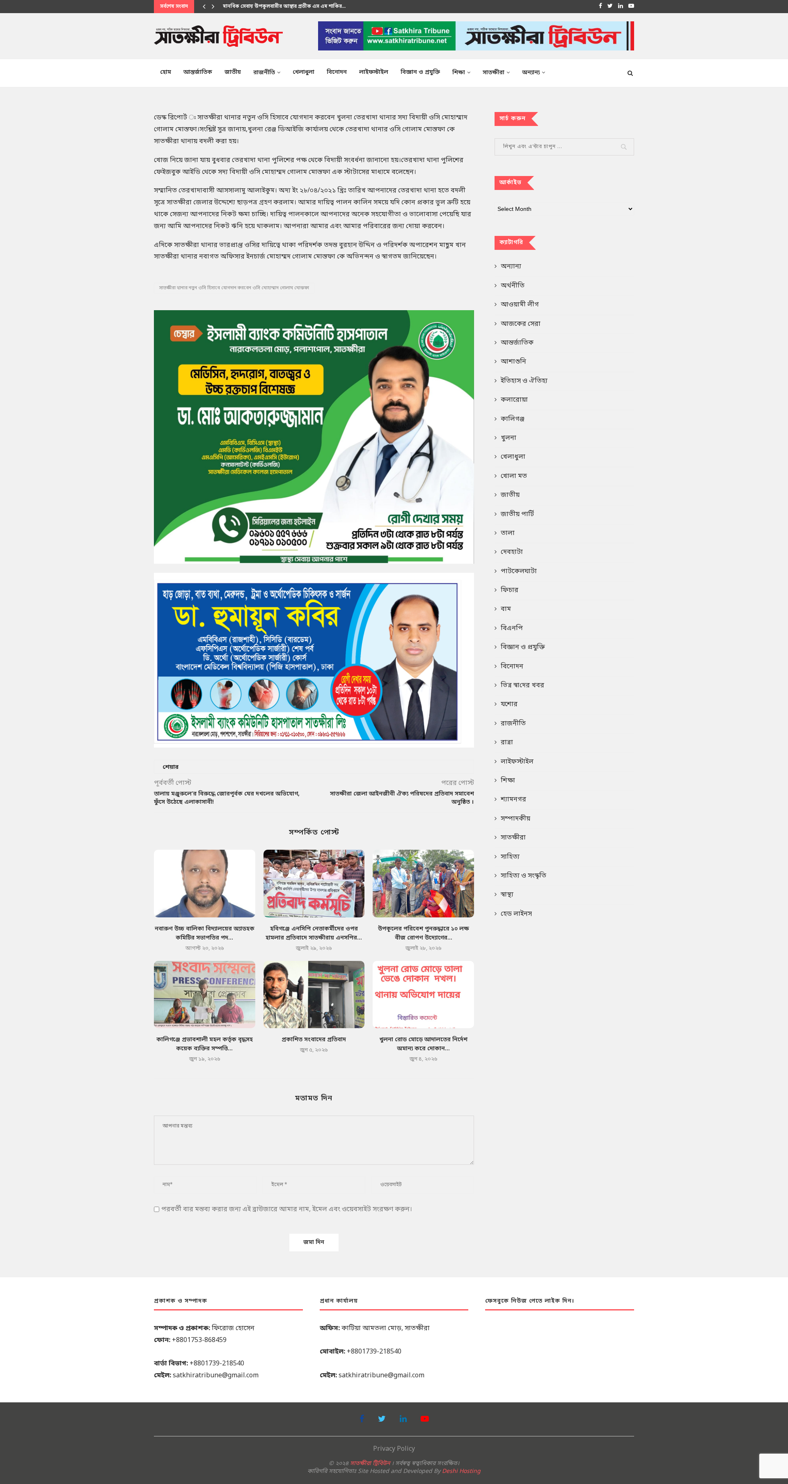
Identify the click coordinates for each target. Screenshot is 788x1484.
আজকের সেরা (521, 324)
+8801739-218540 (217, 1363)
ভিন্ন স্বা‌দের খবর (522, 685)
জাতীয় (232, 72)
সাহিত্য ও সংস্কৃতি (523, 875)
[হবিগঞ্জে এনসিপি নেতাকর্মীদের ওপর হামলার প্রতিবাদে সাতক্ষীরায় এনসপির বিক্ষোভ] (314, 883)
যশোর (509, 704)
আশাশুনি (513, 361)
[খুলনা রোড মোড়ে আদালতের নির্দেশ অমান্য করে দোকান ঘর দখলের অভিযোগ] (423, 994)
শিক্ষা (458, 73)
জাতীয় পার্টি (517, 514)
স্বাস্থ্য (507, 894)
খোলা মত (514, 476)
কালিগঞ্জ (513, 419)
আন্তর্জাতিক (197, 72)
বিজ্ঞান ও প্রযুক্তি (420, 72)
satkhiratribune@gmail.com (216, 1375)
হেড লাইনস (516, 914)
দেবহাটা (512, 552)
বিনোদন (337, 72)
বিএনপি (512, 628)
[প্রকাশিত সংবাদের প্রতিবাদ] (314, 994)
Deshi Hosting (461, 1471)
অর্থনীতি (513, 285)
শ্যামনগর (513, 799)
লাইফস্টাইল (373, 72)
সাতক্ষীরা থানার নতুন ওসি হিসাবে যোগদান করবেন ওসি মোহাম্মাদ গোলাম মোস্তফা (234, 288)
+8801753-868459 (199, 1340)
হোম (165, 72)
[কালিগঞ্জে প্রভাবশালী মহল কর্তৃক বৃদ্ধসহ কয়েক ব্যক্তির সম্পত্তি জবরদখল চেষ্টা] (204, 994)
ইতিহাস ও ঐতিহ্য (524, 381)
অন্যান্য (531, 73)
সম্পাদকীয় (515, 818)
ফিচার (509, 590)
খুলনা (508, 438)
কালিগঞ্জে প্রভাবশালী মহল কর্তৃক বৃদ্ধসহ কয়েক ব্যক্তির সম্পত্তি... (288, 6)
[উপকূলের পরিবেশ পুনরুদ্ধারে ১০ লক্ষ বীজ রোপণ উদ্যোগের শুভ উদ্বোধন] (423, 883)
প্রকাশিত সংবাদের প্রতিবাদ (314, 1040)
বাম (506, 609)
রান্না (507, 742)
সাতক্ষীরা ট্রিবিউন (370, 1464)
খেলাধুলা (303, 72)
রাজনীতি (264, 73)
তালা (508, 533)
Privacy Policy (394, 1449)
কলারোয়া (514, 400)
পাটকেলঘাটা (519, 571)
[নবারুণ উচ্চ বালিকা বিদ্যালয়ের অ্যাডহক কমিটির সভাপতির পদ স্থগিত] (204, 883)
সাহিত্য (510, 857)
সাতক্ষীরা (493, 73)
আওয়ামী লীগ (520, 304)
